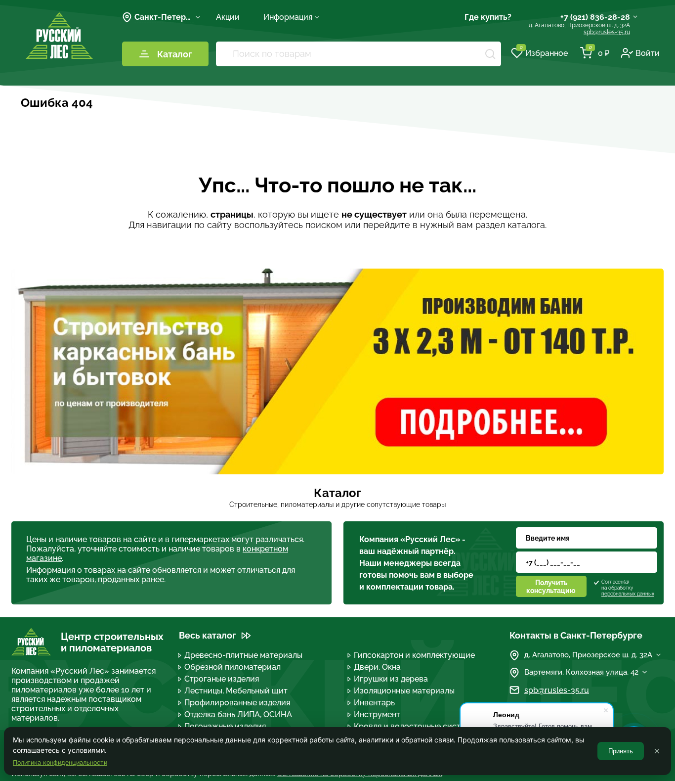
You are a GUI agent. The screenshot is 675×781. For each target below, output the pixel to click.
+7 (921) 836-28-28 (595, 17)
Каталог (174, 54)
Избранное (543, 52)
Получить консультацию (551, 587)
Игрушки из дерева (391, 679)
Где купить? (487, 17)
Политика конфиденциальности (60, 762)
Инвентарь (374, 702)
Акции (228, 17)
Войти (647, 53)
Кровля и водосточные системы (415, 726)
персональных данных (627, 594)
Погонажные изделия (225, 726)
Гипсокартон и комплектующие (414, 655)
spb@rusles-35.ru (607, 32)
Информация (287, 17)
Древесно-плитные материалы (243, 655)
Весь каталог (207, 635)
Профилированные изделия (237, 702)
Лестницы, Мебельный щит (236, 690)
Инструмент (377, 714)
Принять (620, 751)
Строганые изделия (221, 679)
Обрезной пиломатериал (232, 667)
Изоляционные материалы (404, 690)
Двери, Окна (377, 667)
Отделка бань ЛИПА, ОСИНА (238, 714)
